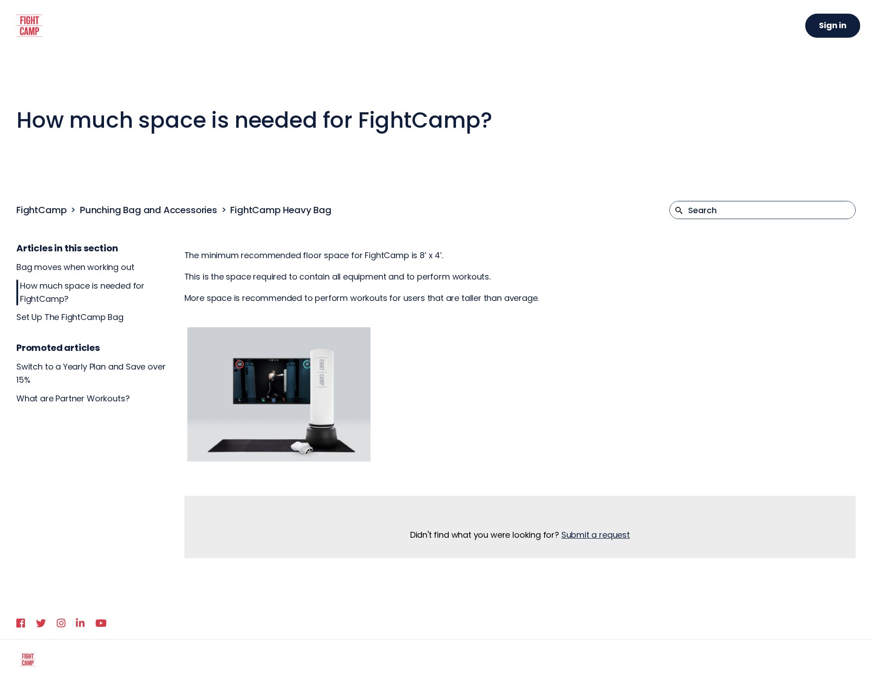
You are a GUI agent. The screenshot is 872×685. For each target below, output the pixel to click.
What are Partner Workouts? (72, 398)
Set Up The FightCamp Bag (70, 317)
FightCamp (41, 210)
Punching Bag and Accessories (148, 210)
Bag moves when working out (75, 267)
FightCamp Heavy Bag (281, 210)
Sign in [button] (833, 25)
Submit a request (595, 534)
